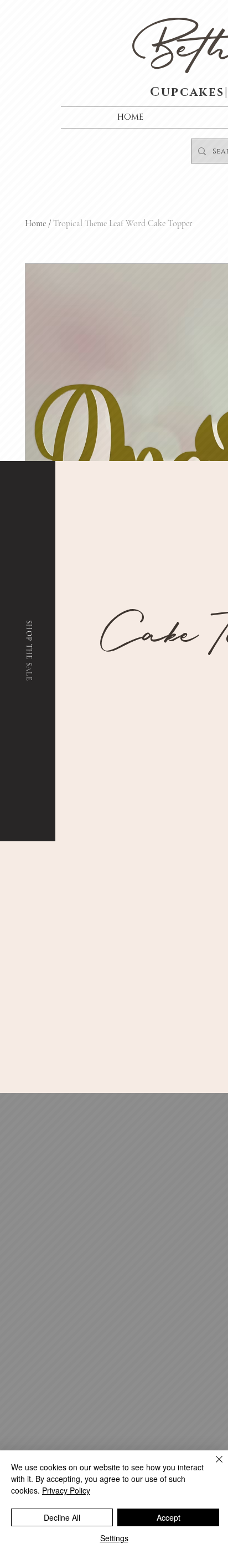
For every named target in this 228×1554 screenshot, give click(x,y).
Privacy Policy (66, 1490)
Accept (168, 1517)
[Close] (212, 1466)
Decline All (62, 1517)
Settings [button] (114, 1537)
